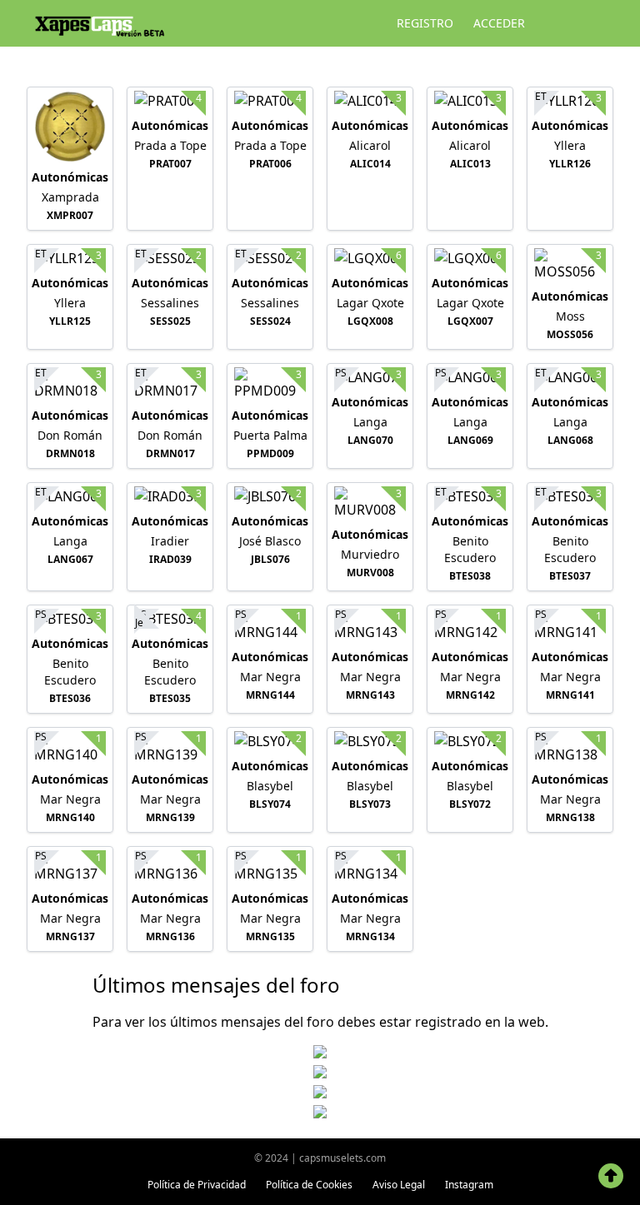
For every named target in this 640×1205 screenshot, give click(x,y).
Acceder (499, 23)
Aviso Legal (398, 1185)
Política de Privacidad (197, 1185)
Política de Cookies (309, 1185)
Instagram (469, 1185)
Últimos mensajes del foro (216, 984)
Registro (425, 23)
